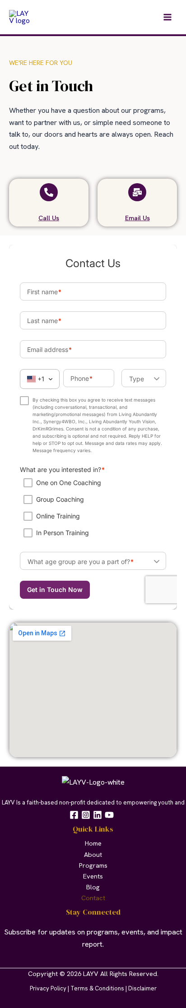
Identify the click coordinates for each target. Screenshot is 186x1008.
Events (93, 876)
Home (93, 843)
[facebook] (75, 814)
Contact (93, 897)
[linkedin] (99, 814)
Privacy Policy (48, 988)
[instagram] (87, 814)
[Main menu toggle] (167, 17)
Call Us (48, 218)
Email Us (137, 218)
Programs (93, 865)
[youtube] (110, 814)
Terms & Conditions (97, 988)
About (93, 854)
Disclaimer (142, 988)
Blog (93, 887)
